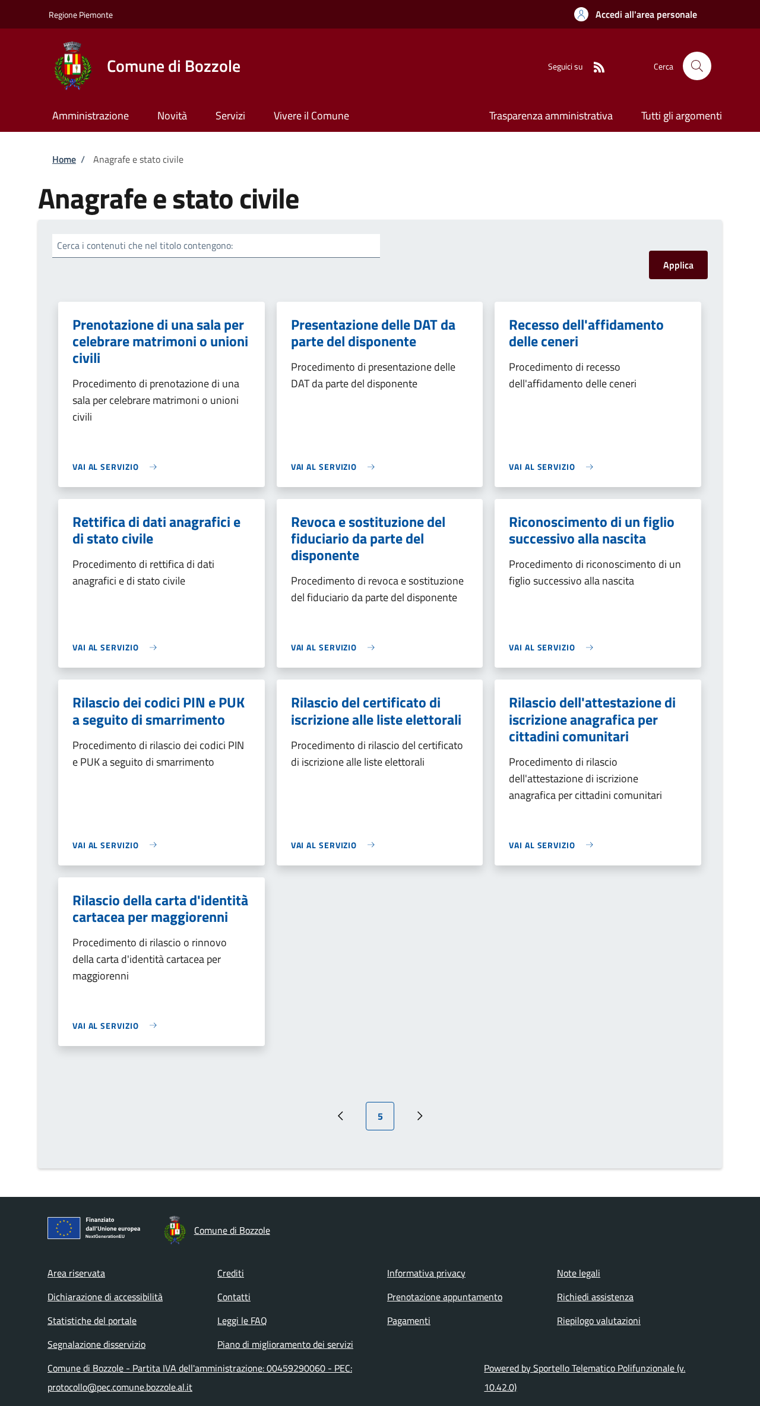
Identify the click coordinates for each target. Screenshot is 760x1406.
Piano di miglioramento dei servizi (285, 1344)
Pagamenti (408, 1320)
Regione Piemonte (81, 14)
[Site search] (697, 66)
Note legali (578, 1273)
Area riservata (76, 1273)
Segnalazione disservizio (96, 1344)
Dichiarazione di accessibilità (105, 1297)
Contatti (234, 1297)
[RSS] (594, 66)
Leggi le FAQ (242, 1320)
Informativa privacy (426, 1273)
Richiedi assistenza (595, 1297)
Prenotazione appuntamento (444, 1297)
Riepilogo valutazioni (599, 1320)
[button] (635, 14)
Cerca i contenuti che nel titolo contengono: (145, 245)
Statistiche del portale (92, 1320)
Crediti (230, 1273)
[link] (117, 466)
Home (64, 159)
